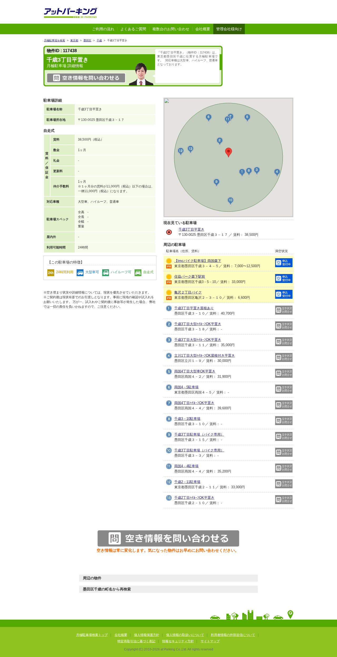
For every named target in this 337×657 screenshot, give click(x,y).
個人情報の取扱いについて (185, 635)
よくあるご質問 (133, 29)
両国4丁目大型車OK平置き (194, 371)
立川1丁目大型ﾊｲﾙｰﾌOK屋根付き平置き (204, 355)
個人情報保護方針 (146, 635)
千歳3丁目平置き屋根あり (194, 308)
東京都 (74, 40)
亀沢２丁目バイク (188, 292)
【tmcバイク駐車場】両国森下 (197, 261)
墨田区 (87, 40)
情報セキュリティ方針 (178, 641)
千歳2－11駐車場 (187, 482)
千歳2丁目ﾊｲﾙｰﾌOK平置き (194, 498)
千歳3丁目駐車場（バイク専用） (199, 434)
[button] (256, 171)
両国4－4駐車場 (186, 466)
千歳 (99, 40)
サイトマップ (210, 641)
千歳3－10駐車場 (187, 419)
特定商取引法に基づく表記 (136, 641)
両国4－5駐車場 (186, 387)
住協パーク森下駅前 (189, 276)
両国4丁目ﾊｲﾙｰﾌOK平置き (194, 403)
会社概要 (202, 29)
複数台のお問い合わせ (170, 29)
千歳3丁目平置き (191, 229)
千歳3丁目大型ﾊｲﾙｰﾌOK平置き (197, 324)
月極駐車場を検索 (54, 40)
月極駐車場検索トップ (92, 635)
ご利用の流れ (103, 29)
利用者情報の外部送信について (233, 635)
